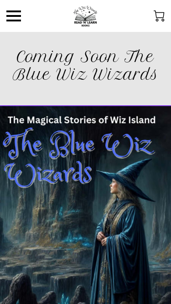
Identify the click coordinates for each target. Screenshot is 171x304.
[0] (159, 15)
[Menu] (13, 15)
